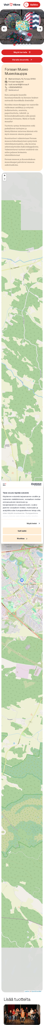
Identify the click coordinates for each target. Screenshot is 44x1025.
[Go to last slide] (4, 29)
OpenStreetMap (37, 991)
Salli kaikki (22, 531)
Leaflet (27, 991)
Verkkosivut (13, 90)
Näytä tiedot (32, 523)
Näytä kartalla (20, 52)
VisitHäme (12, 4)
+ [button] (4, 175)
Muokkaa (20, 538)
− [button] (4, 178)
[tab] (14, 45)
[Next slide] (40, 29)
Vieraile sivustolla (20, 60)
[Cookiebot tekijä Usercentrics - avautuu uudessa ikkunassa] (31, 484)
